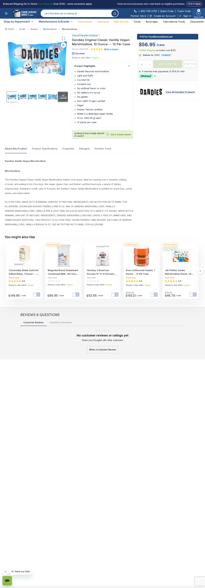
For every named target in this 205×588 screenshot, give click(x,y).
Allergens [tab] (84, 148)
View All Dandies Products (85, 35)
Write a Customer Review (102, 349)
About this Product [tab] (16, 148)
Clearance (103, 21)
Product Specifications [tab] (44, 148)
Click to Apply (194, 4)
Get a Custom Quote (121, 134)
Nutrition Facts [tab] (103, 148)
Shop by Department (17, 21)
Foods (137, 21)
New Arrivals (121, 21)
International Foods (174, 21)
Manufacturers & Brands (54, 21)
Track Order (184, 11)
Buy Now (191, 64)
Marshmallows (50, 29)
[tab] (12, 97)
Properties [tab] (68, 148)
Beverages (152, 21)
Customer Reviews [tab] (33, 322)
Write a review (111, 49)
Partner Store (138, 15)
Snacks (34, 29)
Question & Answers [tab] (61, 322)
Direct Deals (85, 21)
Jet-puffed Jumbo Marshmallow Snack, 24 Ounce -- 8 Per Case (178, 274)
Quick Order (167, 11)
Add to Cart (166, 64)
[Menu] (6, 13)
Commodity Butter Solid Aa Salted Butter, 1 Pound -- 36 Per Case (24, 274)
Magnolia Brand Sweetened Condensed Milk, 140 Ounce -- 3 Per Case (63, 274)
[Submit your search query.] (114, 13)
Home (11, 29)
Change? (166, 55)
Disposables (197, 21)
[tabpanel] (70, 193)
